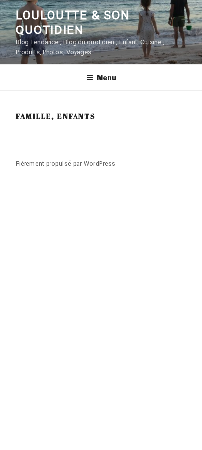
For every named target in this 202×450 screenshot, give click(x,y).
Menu (106, 77)
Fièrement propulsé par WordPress (65, 163)
